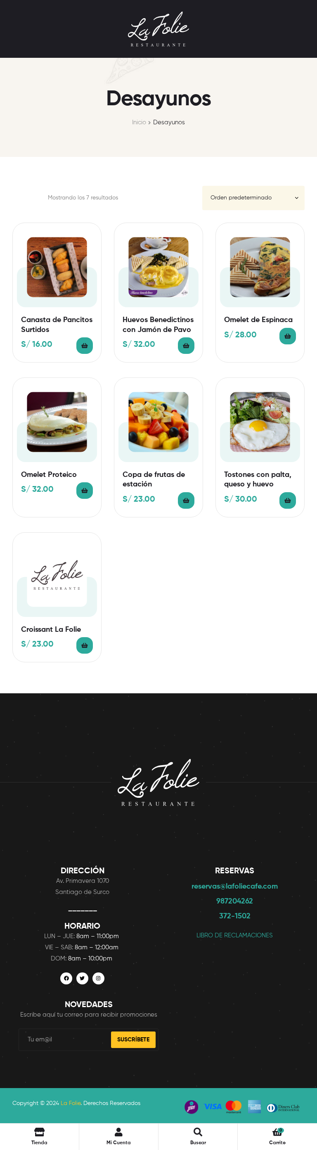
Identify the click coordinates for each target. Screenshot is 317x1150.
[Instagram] (98, 978)
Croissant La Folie (51, 629)
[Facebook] (66, 978)
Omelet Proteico (49, 475)
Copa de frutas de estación (154, 479)
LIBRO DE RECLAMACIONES (234, 935)
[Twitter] (82, 978)
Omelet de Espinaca (258, 320)
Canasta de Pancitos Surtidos (56, 324)
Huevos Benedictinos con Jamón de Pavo (158, 324)
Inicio (139, 122)
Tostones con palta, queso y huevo (257, 479)
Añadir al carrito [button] (84, 345)
